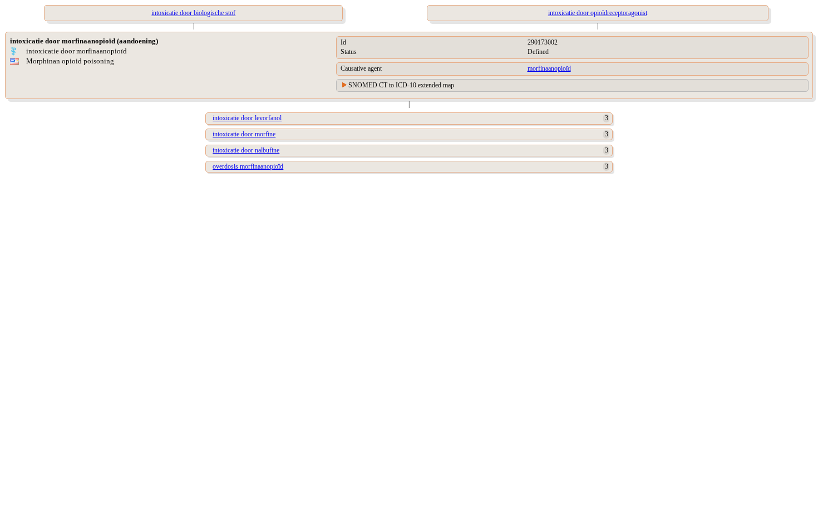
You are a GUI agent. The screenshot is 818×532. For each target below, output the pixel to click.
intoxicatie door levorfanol (247, 118)
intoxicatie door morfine (244, 134)
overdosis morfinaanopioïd (248, 166)
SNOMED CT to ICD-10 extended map (401, 85)
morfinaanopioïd (549, 68)
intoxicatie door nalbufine (246, 150)
